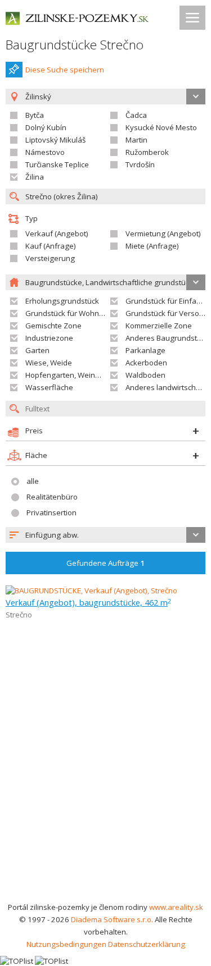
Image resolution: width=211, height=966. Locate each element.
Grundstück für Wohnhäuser (74, 313)
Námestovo (45, 152)
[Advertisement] (105, 790)
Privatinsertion (51, 512)
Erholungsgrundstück (62, 301)
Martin (136, 140)
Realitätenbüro (52, 497)
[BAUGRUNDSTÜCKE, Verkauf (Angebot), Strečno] (91, 590)
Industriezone (49, 338)
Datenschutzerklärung (146, 944)
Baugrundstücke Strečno (74, 44)
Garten (37, 350)
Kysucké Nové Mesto (161, 127)
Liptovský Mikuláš (55, 140)
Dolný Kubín (45, 127)
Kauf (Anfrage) (50, 246)
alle (32, 481)
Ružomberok (147, 152)
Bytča (34, 115)
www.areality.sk (176, 907)
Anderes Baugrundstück (167, 338)
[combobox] (105, 535)
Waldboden (145, 375)
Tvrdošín (140, 164)
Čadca (136, 115)
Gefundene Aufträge (105, 563)
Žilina (34, 177)
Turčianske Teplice (57, 164)
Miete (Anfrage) (152, 246)
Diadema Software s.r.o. (112, 919)
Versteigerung (50, 258)
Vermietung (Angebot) (163, 233)
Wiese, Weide (48, 363)
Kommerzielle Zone (158, 326)
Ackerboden (146, 363)
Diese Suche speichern (64, 70)
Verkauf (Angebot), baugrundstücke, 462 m (88, 602)
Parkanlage (145, 350)
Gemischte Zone (53, 326)
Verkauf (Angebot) (56, 233)
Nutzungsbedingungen (66, 944)
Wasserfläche (49, 387)
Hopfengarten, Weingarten (71, 375)
